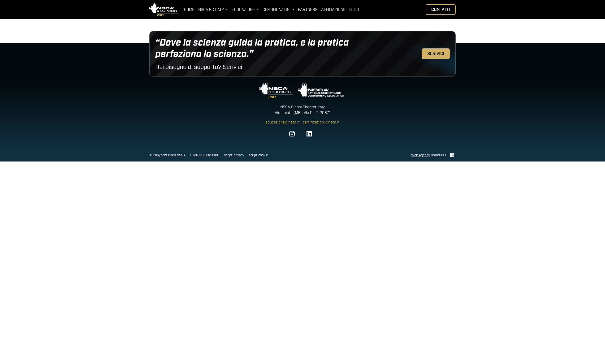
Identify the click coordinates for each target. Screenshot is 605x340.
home (189, 9)
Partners (307, 9)
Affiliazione (333, 9)
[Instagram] (292, 134)
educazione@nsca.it (282, 122)
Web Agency (420, 155)
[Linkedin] (309, 134)
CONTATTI (440, 9)
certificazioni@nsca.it (321, 122)
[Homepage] (163, 9)
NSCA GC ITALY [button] (211, 9)
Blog (354, 9)
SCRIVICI (435, 53)
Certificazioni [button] (277, 9)
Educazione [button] (244, 9)
